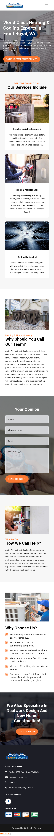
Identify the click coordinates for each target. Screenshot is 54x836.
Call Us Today (27, 731)
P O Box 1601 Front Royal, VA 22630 (23, 772)
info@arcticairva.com (18, 777)
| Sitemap (37, 828)
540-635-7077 (14, 782)
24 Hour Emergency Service (21, 59)
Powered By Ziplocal (22, 828)
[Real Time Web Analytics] (5, 833)
